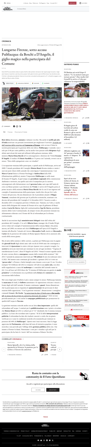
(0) (47, 354)
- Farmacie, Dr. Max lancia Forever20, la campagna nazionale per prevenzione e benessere (76, 296)
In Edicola (26, 3)
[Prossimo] (59, 349)
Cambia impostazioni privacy (39, 431)
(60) (88, 117)
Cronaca (6, 41)
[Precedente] (4, 349)
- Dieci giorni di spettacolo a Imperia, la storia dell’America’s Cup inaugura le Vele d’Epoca (76, 286)
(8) (88, 143)
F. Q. (4, 68)
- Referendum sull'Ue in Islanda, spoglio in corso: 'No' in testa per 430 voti (76, 277)
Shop (48, 3)
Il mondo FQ (53, 3)
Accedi (38, 390)
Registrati (53, 390)
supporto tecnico (26, 411)
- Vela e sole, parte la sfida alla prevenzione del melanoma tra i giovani (74, 305)
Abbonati (72, 3)
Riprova (45, 416)
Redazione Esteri (70, 171)
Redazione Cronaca (14, 354)
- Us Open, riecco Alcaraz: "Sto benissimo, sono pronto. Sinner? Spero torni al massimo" (76, 281)
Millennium (35, 3)
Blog (30, 3)
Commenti (7, 126)
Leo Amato (68, 143)
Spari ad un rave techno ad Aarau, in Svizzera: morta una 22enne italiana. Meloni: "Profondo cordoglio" (71, 184)
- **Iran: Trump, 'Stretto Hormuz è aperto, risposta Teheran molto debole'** (76, 301)
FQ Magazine (42, 3)
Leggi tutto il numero (77, 262)
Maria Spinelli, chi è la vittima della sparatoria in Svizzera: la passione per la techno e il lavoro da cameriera (22, 347)
